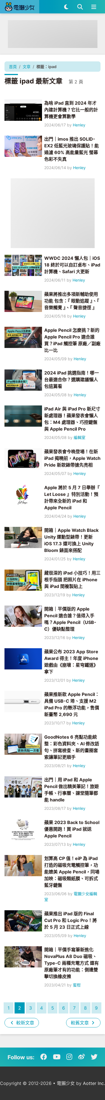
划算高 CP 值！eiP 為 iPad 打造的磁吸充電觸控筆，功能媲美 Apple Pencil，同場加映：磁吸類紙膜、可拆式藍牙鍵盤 (71, 872)
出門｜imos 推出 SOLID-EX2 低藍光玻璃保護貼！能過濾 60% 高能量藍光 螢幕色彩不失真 (71, 149)
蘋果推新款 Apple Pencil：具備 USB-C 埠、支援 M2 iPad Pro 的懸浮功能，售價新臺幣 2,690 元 (71, 704)
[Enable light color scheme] (66, 6)
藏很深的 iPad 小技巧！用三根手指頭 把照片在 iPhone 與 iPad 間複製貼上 (72, 579)
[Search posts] (80, 6)
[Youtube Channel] (56, 1057)
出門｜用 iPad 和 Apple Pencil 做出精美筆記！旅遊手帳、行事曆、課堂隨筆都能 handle (71, 790)
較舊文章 (80, 1022)
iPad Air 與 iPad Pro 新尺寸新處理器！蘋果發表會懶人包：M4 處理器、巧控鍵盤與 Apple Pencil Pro (72, 419)
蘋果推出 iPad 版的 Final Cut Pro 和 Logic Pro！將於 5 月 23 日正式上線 (70, 920)
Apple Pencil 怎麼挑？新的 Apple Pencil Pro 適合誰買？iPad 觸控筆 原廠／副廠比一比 (72, 340)
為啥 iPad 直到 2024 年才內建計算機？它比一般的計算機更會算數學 (71, 109)
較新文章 (24, 1022)
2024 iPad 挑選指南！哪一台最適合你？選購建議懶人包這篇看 (71, 379)
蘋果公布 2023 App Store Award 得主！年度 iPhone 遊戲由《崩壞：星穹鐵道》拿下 (71, 661)
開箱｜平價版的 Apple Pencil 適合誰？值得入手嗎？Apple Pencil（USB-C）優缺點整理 (70, 619)
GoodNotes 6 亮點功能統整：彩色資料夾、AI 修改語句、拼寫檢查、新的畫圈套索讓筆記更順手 (71, 747)
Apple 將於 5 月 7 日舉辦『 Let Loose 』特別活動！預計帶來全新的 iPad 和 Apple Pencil (72, 497)
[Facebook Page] (43, 1057)
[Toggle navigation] (94, 6)
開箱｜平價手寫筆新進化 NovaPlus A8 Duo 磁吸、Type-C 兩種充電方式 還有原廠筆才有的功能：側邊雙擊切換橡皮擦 (71, 963)
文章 (27, 66)
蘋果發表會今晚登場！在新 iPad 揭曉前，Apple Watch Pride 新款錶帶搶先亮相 (72, 458)
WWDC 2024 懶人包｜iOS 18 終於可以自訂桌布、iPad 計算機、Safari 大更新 (72, 264)
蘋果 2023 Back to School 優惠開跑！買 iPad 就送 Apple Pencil (71, 829)
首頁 (13, 66)
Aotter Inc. (94, 1083)
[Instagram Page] (69, 1057)
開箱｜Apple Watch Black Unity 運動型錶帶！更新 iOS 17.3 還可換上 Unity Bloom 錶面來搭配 (71, 540)
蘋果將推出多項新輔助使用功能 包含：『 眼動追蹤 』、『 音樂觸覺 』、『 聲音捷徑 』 (71, 300)
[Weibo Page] (81, 1057)
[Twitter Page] (94, 1057)
